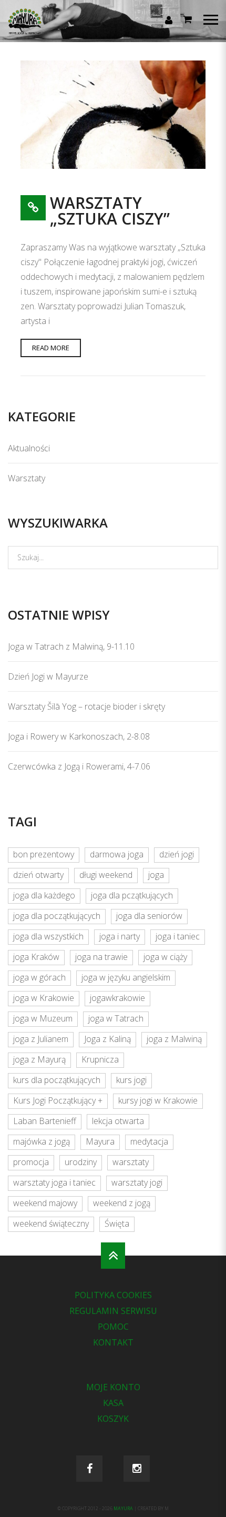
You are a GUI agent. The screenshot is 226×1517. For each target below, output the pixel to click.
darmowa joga (116, 854)
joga (156, 875)
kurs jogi (131, 1080)
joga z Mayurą (39, 1059)
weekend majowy (45, 1203)
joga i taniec (178, 936)
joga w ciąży (165, 957)
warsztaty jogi (136, 1182)
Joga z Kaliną (107, 1039)
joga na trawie (101, 957)
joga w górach (39, 977)
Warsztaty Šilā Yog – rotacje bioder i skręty (86, 706)
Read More (50, 347)
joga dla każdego (44, 895)
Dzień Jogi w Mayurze (48, 676)
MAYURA (124, 1508)
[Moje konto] (168, 20)
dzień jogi (176, 854)
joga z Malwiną (174, 1039)
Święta (117, 1223)
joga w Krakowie (43, 998)
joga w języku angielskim (125, 977)
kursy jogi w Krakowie (158, 1100)
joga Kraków (36, 957)
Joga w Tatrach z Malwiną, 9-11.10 (71, 646)
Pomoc (113, 1326)
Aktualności (29, 448)
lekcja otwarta (118, 1121)
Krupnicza (100, 1059)
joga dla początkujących (56, 916)
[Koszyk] (187, 19)
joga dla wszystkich (48, 936)
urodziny (81, 1162)
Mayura (100, 1141)
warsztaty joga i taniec (54, 1182)
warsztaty (130, 1162)
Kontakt (113, 1342)
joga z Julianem (40, 1039)
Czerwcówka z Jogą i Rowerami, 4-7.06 (79, 766)
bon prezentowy (43, 854)
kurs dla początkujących (56, 1080)
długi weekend (105, 875)
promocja (31, 1162)
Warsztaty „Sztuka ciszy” (110, 210)
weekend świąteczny (51, 1223)
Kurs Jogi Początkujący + (57, 1100)
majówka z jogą (41, 1141)
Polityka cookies (113, 1295)
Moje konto (113, 1387)
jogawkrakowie (117, 998)
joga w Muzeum (43, 1018)
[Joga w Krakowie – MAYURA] (44, 29)
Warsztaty (26, 478)
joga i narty (119, 936)
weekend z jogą (121, 1203)
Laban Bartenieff (44, 1121)
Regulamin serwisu (113, 1311)
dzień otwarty (38, 875)
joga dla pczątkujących (132, 895)
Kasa (113, 1403)
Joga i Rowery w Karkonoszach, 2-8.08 (79, 736)
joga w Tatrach (115, 1018)
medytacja (149, 1141)
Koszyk (113, 1418)
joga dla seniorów (149, 916)
